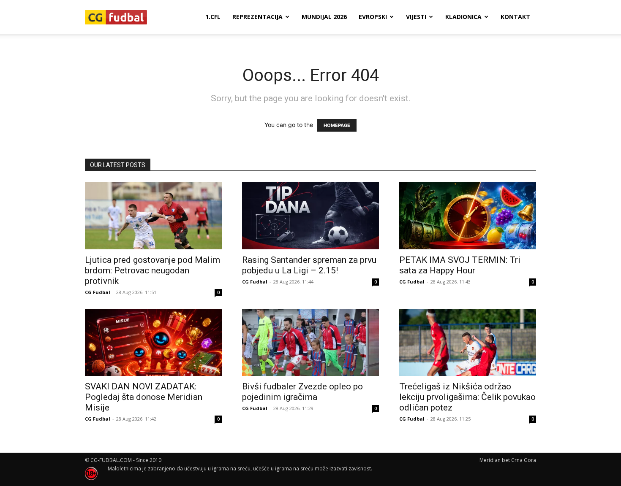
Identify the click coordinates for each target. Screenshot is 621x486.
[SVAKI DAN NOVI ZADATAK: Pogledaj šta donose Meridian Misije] (153, 342)
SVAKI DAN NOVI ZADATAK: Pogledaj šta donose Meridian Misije (143, 397)
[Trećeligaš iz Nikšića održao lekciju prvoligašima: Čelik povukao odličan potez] (467, 342)
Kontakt (515, 17)
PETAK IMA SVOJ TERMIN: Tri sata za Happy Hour (459, 265)
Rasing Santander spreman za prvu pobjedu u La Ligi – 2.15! (309, 265)
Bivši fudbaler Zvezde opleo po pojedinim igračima (302, 391)
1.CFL (213, 17)
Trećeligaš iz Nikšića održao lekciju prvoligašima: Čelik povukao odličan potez (467, 397)
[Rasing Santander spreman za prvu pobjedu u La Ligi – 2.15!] (310, 215)
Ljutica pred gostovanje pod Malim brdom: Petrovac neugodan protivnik (152, 270)
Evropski (373, 17)
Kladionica (463, 17)
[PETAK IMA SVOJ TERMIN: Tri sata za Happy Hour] (467, 215)
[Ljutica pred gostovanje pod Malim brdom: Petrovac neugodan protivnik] (153, 215)
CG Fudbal (97, 292)
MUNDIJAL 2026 (324, 17)
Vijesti (416, 17)
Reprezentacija (257, 17)
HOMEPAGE (337, 125)
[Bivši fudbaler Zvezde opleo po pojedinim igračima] (310, 342)
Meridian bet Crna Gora (507, 460)
